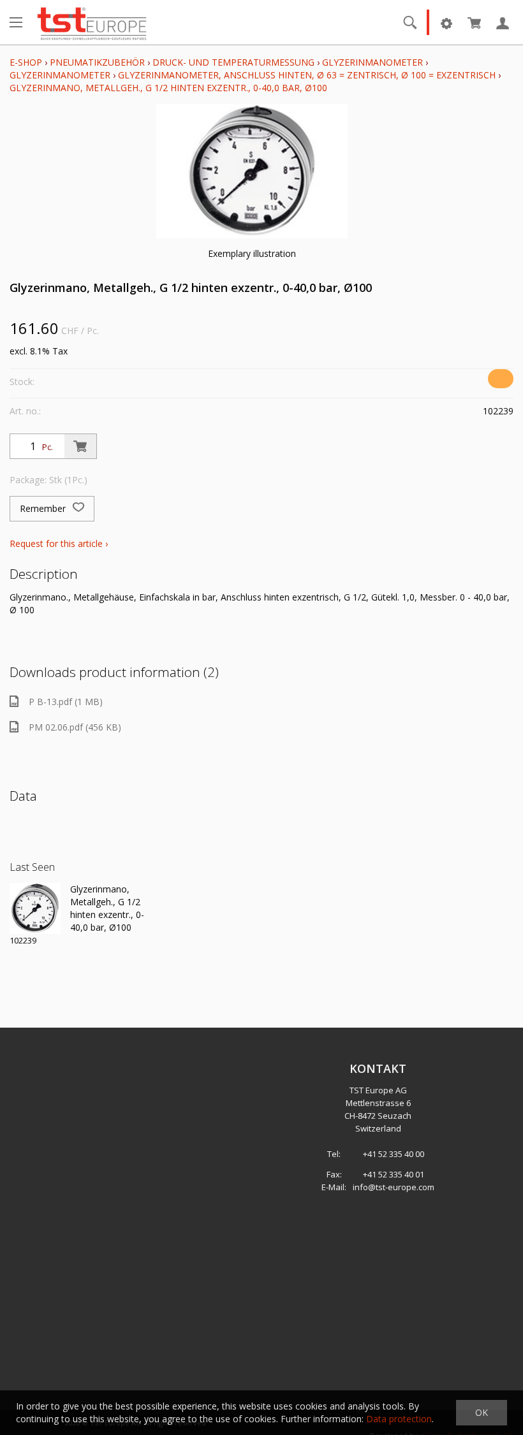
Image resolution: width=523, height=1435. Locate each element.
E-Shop (26, 62)
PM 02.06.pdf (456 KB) (75, 727)
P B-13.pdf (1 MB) (66, 702)
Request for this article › (59, 543)
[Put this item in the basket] (80, 446)
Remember (44, 508)
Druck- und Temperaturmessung (233, 62)
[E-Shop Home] (91, 22)
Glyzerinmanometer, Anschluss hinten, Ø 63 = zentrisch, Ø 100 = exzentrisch (307, 75)
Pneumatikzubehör (98, 62)
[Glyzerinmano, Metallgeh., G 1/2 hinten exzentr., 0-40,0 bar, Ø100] (35, 908)
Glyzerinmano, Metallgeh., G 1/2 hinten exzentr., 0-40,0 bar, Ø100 (168, 88)
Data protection (399, 1419)
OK (481, 1412)
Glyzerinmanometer (372, 62)
